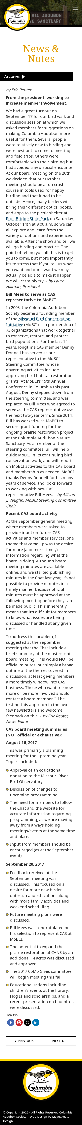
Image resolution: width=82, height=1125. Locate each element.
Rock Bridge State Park (27, 218)
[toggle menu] (75, 9)
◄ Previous (23, 1041)
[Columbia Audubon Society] (17, 17)
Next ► (58, 1041)
